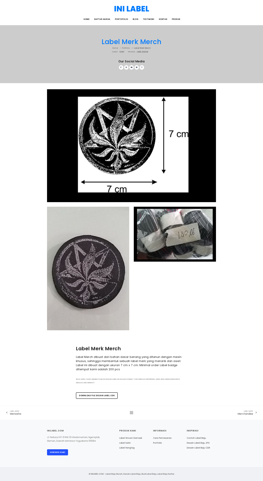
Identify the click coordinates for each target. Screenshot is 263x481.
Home (86, 19)
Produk (176, 19)
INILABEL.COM (97, 473)
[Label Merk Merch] (175, 233)
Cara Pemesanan (162, 438)
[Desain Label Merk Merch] (131, 145)
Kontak (163, 19)
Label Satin (125, 442)
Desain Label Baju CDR (198, 447)
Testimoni (148, 19)
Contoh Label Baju (196, 438)
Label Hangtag (127, 447)
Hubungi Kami (57, 452)
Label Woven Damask (130, 438)
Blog (135, 19)
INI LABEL (131, 8)
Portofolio (121, 19)
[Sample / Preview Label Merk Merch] (88, 268)
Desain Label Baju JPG (198, 442)
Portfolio (126, 48)
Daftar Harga (102, 19)
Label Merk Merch (131, 41)
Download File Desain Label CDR (97, 395)
